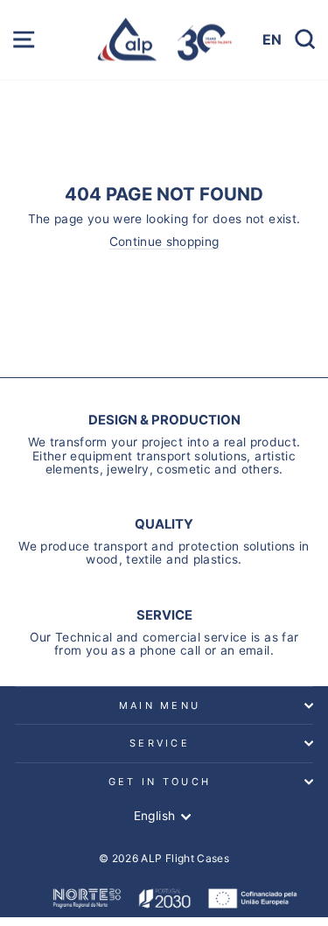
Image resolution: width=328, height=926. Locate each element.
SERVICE (159, 743)
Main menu (160, 705)
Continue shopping (164, 242)
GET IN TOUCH (160, 781)
